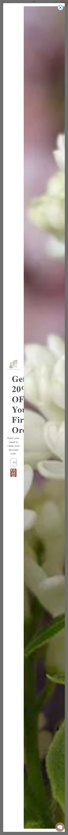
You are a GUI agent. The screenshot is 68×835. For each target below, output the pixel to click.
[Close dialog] (60, 7)
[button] (60, 827)
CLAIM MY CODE (13, 473)
